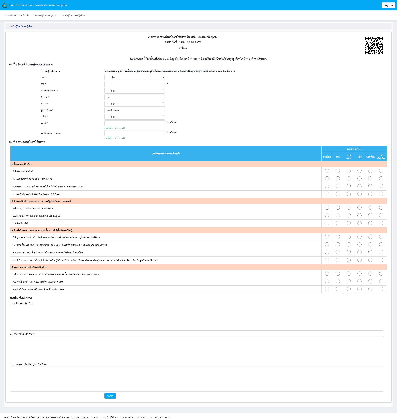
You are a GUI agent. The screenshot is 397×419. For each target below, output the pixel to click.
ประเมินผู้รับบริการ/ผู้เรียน (73, 15)
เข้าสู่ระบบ (388, 5)
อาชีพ (44, 116)
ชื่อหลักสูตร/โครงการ (50, 71)
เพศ (43, 77)
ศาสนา (44, 103)
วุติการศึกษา (47, 110)
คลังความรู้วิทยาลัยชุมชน (45, 15)
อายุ (43, 83)
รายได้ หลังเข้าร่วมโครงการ (53, 133)
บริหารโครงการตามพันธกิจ (17, 15)
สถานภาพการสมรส (49, 90)
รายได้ (44, 123)
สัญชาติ (45, 97)
